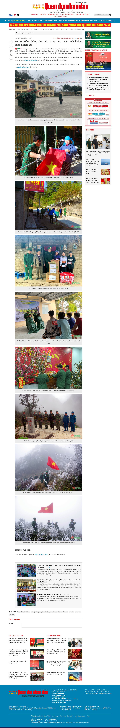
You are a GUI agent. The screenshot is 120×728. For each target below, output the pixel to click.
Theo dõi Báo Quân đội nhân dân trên (63, 38)
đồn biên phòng (56, 612)
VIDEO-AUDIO (34, 14)
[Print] (11, 55)
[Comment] (11, 51)
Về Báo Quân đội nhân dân (38, 716)
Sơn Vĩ (71, 612)
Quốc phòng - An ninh (18, 20)
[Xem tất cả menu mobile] (113, 20)
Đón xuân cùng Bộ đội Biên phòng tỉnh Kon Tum (53, 594)
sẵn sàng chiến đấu (30, 60)
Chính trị (9, 20)
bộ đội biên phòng (24, 612)
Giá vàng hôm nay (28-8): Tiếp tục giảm (91, 171)
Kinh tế (55, 20)
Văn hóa (65, 20)
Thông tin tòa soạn (53, 716)
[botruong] (98, 35)
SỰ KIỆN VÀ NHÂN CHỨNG (67, 14)
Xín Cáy (65, 612)
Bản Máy (77, 612)
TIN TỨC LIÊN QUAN (16, 635)
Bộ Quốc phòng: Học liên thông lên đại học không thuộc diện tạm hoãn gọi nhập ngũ (56, 663)
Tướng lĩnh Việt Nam (84, 20)
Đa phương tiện (29, 20)
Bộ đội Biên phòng (23, 67)
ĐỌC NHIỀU (90, 130)
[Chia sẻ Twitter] (11, 46)
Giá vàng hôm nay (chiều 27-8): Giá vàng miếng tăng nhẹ (92, 180)
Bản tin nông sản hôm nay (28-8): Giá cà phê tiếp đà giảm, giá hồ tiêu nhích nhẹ (56, 651)
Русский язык (62, 16)
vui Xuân (12, 614)
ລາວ (87, 14)
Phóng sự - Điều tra (73, 20)
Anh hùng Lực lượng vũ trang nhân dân (100, 20)
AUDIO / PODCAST (94, 74)
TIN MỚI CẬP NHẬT (54, 635)
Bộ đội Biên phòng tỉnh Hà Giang (41, 612)
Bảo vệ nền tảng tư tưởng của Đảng (43, 20)
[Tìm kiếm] (110, 15)
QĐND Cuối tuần (53, 14)
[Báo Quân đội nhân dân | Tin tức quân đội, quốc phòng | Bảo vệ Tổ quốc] (60, 7)
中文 (84, 14)
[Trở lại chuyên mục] (11, 59)
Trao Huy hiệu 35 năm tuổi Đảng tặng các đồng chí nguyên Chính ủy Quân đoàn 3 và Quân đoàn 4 (18, 640)
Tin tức (32, 33)
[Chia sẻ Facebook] (11, 42)
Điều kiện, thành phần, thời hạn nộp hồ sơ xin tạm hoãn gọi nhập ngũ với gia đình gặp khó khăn (57, 640)
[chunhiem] (98, 44)
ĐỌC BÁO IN (43, 14)
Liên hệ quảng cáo (80, 716)
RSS (88, 716)
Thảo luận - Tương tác (66, 716)
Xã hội (59, 20)
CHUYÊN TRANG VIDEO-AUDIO (96, 50)
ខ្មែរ (55, 16)
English (78, 14)
